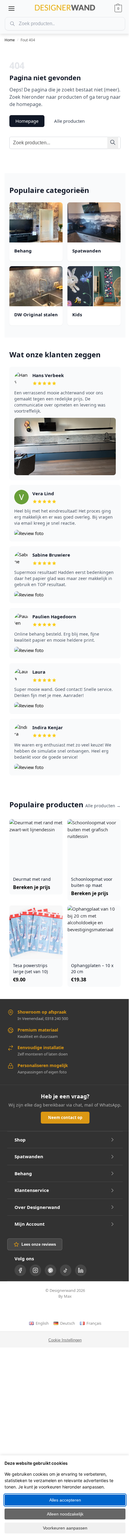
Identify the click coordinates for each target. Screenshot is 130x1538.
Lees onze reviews (38, 1244)
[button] (118, 8)
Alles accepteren (65, 1500)
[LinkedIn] (80, 1270)
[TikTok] (65, 1270)
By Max (65, 1296)
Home (10, 40)
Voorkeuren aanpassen (65, 1528)
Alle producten (69, 121)
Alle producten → (103, 805)
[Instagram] (35, 1270)
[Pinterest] (50, 1270)
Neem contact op (65, 1117)
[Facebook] (20, 1270)
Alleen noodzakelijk (65, 1514)
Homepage (26, 121)
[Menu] (11, 8)
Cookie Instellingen (65, 1340)
